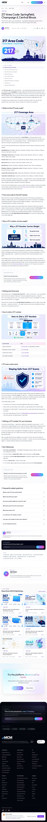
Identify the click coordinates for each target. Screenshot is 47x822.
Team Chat (4, 759)
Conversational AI (35, 759)
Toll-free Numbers (5, 772)
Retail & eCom (4, 782)
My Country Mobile (17, 264)
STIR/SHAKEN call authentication (29, 413)
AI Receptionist (35, 754)
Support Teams (5, 791)
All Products (34, 778)
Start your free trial (37, 474)
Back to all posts (42, 591)
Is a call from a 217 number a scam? (12, 514)
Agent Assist (19, 757)
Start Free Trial (17, 688)
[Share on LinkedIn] (37, 28)
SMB (3, 796)
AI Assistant (34, 757)
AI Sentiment (34, 763)
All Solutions (4, 778)
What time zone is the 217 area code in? (13, 505)
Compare (34, 789)
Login (28, 2)
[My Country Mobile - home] (7, 738)
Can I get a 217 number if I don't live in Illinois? (15, 519)
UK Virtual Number (20, 782)
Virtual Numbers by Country (22, 778)
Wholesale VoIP (20, 789)
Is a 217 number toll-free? (9, 523)
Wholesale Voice (20, 796)
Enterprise (19, 763)
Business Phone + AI (6, 752)
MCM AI (33, 752)
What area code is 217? (9, 510)
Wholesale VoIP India (21, 793)
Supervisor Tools (20, 768)
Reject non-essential (32, 816)
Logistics (3, 787)
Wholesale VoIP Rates (21, 791)
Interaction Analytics (21, 761)
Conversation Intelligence (37, 765)
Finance (3, 780)
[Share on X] (40, 28)
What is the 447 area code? (10, 496)
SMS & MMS (4, 757)
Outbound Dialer (20, 754)
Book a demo (32, 742)
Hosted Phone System (6, 768)
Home (2, 8)
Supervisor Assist (20, 759)
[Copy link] (45, 28)
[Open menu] (45, 2)
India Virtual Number (21, 784)
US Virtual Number (20, 780)
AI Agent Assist (35, 761)
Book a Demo (29, 688)
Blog (6, 8)
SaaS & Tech (4, 784)
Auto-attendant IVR (5, 770)
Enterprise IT (4, 798)
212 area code (24, 187)
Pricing (33, 787)
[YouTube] (9, 810)
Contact (33, 798)
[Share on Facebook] (42, 28)
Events (33, 791)
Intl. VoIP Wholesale (21, 798)
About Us (33, 780)
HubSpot (33, 793)
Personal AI (34, 768)
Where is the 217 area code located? (12, 492)
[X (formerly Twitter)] (6, 810)
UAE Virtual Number (20, 787)
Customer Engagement (6, 754)
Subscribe (39, 547)
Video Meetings (5, 761)
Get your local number (36, 277)
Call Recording (20, 765)
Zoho (33, 796)
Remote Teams (5, 793)
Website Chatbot (5, 765)
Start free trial (40, 742)
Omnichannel (19, 752)
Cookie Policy (13, 818)
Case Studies (34, 784)
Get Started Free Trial (37, 2)
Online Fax (4, 763)
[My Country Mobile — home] (4, 2)
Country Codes (20, 800)
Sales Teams (4, 789)
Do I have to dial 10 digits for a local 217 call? (14, 501)
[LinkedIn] (3, 810)
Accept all (41, 816)
